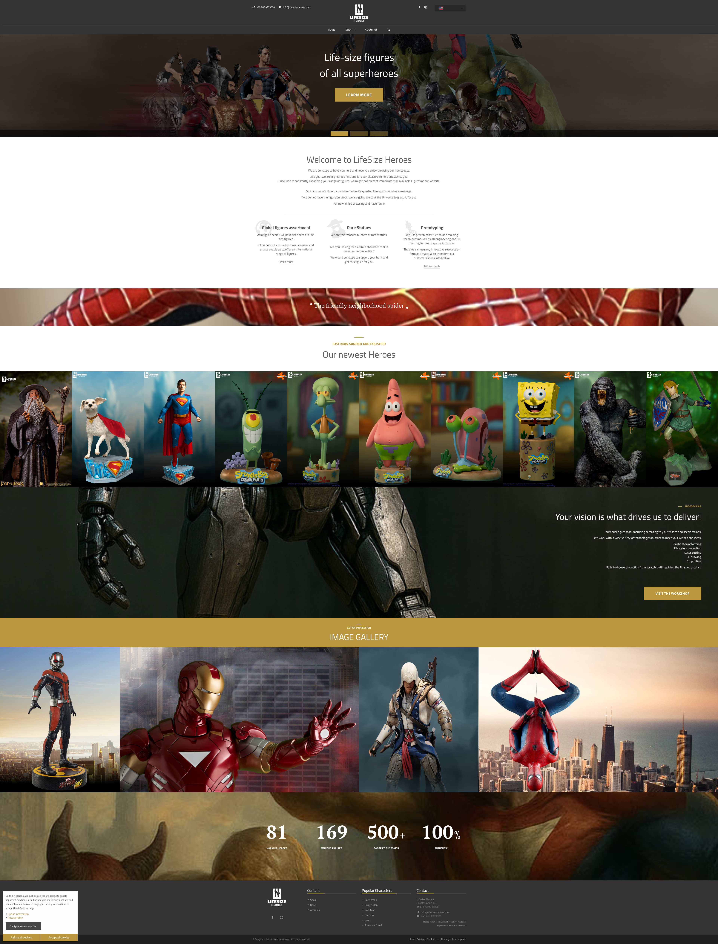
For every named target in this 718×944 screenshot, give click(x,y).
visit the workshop (673, 593)
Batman (369, 915)
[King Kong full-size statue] (610, 429)
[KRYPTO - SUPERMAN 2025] (108, 429)
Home (331, 29)
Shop (349, 29)
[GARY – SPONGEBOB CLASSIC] (467, 429)
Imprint (462, 939)
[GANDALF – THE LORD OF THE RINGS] (36, 429)
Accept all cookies (58, 937)
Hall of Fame (378, 94)
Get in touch (432, 266)
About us (371, 29)
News (313, 905)
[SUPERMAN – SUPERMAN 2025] (179, 429)
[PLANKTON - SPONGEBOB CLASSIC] (251, 429)
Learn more (286, 262)
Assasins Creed (373, 925)
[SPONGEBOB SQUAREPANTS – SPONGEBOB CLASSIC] (538, 429)
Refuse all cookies (21, 937)
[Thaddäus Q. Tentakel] (323, 429)
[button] (389, 29)
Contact (421, 939)
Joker (367, 920)
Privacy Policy (15, 917)
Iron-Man (370, 910)
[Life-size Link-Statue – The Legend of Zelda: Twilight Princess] (682, 429)
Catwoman (371, 900)
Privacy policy (448, 939)
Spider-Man (371, 905)
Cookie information (18, 914)
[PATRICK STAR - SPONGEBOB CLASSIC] (395, 429)
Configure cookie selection (23, 926)
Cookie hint (433, 939)
